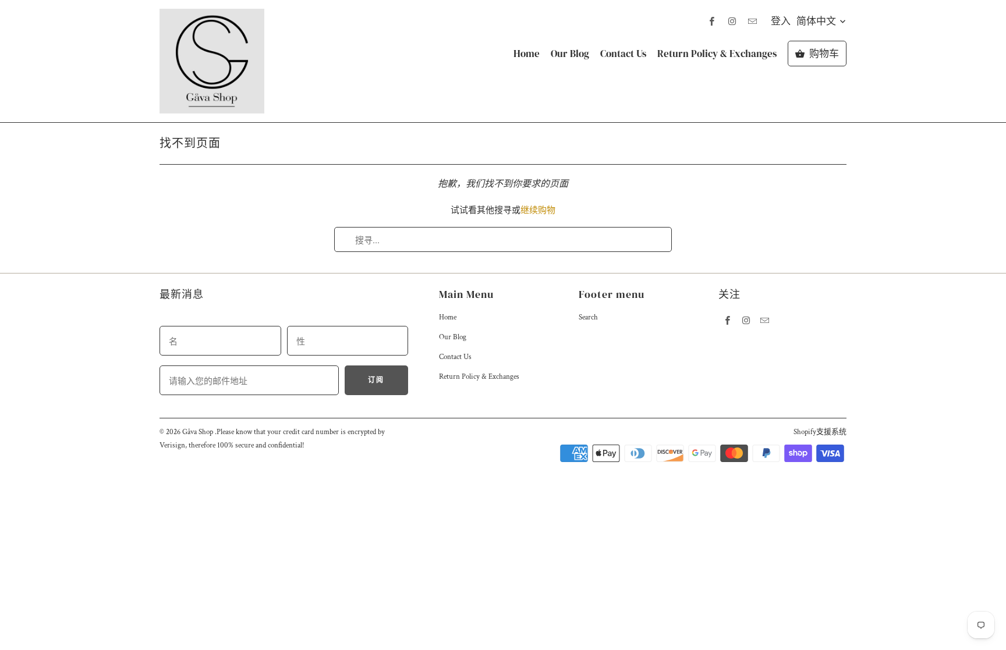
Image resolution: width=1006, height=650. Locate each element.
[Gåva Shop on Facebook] (711, 21)
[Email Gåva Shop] (752, 21)
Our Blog (570, 54)
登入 (781, 21)
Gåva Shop (198, 432)
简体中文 (817, 21)
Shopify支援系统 (820, 432)
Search (588, 317)
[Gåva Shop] (212, 61)
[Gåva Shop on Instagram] (731, 21)
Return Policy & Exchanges (717, 54)
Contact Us (623, 54)
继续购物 (537, 210)
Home (526, 54)
